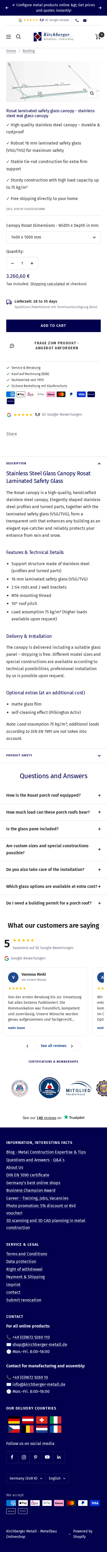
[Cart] (98, 36)
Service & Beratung (26, 368)
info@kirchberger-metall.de (38, 1384)
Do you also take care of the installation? (45, 869)
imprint (13, 1284)
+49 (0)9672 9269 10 (30, 1377)
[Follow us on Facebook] (12, 1457)
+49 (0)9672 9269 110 (31, 1337)
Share (11, 433)
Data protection (21, 1261)
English (55, 1478)
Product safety (19, 755)
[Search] (18, 36)
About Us (14, 1167)
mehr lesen (16, 1028)
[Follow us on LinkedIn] (59, 1457)
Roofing (29, 51)
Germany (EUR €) (23, 1478)
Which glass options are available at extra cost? (51, 886)
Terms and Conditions (26, 1253)
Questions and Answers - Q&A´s (35, 1159)
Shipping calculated (47, 284)
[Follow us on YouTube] (47, 1457)
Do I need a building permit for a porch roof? (49, 903)
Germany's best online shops (33, 1182)
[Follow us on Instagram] (24, 1457)
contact (13, 1292)
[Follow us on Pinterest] (35, 1457)
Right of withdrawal (24, 1269)
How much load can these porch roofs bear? (48, 812)
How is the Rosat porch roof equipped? (43, 795)
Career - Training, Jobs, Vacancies (37, 1198)
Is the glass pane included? (32, 828)
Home (11, 51)
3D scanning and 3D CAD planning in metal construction (45, 1224)
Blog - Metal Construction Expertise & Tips (46, 1152)
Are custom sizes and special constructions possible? (47, 849)
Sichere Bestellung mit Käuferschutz (39, 386)
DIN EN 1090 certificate (27, 1175)
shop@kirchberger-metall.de (39, 1344)
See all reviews (53, 1046)
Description (16, 463)
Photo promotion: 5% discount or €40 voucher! (41, 1209)
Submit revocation (23, 1300)
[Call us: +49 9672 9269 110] (77, 20)
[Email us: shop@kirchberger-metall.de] (85, 20)
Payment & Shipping (25, 1276)
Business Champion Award (31, 1190)
